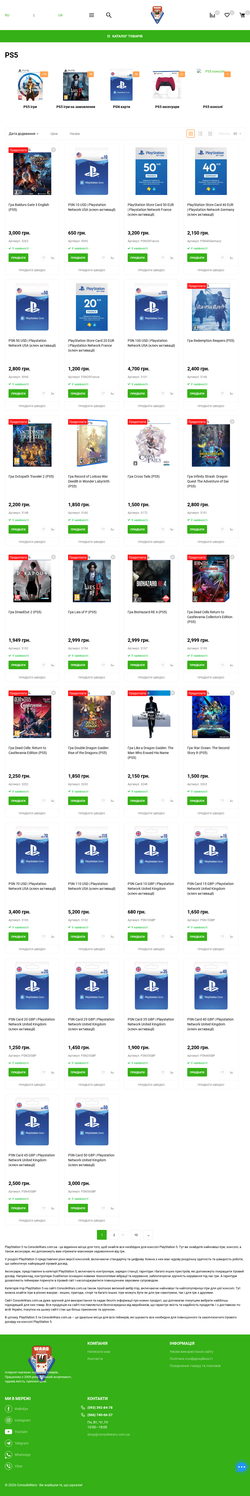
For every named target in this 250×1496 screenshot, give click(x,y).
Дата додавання (22, 133)
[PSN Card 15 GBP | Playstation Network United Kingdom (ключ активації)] (211, 850)
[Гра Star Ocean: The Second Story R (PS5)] (211, 714)
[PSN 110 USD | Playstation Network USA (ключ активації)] (91, 850)
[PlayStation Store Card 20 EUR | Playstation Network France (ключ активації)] (91, 307)
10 (136, 1235)
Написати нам (98, 1351)
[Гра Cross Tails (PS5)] (151, 443)
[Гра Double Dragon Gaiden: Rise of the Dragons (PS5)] (91, 714)
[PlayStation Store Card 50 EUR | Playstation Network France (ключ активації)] (151, 171)
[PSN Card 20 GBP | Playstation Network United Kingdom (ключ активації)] (32, 986)
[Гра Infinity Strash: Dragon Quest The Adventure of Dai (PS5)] (211, 443)
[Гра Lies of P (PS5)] (91, 578)
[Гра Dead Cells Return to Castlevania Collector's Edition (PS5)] (211, 578)
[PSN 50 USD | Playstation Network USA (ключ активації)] (32, 307)
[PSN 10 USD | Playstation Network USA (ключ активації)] (91, 171)
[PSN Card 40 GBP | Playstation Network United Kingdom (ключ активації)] (211, 986)
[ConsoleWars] (42, 1353)
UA (60, 15)
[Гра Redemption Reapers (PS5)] (211, 307)
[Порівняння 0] (212, 15)
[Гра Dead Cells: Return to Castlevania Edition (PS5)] (32, 714)
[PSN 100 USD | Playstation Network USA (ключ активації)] (151, 307)
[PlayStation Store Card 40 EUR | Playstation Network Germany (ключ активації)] (211, 171)
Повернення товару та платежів (195, 1365)
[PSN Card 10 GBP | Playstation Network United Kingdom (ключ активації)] (151, 850)
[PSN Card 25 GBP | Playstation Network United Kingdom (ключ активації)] (91, 986)
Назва (75, 133)
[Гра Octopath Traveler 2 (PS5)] (32, 443)
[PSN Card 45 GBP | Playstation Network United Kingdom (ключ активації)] (32, 1121)
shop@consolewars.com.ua (108, 1434)
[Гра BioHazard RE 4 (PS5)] (151, 578)
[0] (242, 15)
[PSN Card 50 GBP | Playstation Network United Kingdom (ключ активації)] (91, 1121)
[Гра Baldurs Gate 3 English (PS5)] (32, 171)
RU (7, 15)
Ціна (54, 133)
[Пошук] (109, 15)
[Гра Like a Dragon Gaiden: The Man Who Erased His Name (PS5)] (151, 714)
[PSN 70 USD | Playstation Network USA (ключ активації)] (32, 850)
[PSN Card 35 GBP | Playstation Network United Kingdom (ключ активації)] (151, 986)
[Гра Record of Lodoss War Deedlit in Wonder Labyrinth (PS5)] (91, 443)
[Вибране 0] (227, 15)
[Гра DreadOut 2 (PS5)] (32, 578)
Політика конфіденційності (191, 1358)
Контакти (95, 1358)
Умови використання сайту (191, 1351)
